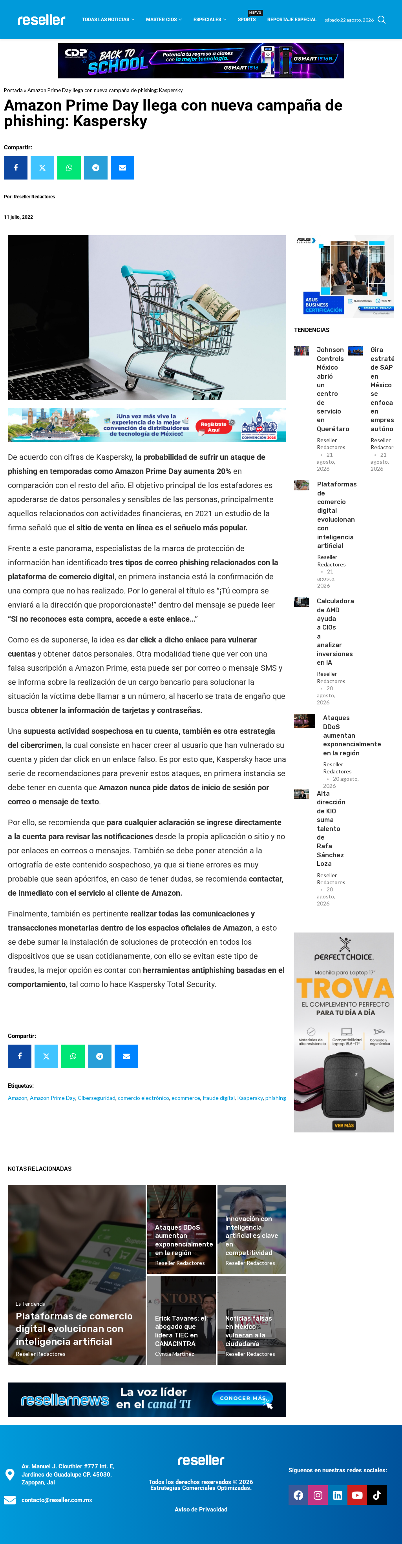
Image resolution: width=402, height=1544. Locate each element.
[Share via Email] (122, 168)
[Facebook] (298, 1495)
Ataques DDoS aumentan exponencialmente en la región (352, 735)
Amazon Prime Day (52, 1097)
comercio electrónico (143, 1097)
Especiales (207, 19)
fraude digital (219, 1097)
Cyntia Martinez (174, 1353)
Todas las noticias (105, 19)
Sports (247, 17)
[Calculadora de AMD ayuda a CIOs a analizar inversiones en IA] (301, 602)
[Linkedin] (337, 1495)
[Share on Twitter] (42, 168)
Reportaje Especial (292, 19)
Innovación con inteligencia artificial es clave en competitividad (251, 1235)
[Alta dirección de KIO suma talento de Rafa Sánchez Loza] (301, 794)
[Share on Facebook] (15, 168)
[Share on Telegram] (96, 168)
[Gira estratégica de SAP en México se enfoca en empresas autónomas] (355, 351)
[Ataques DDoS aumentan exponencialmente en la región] (304, 721)
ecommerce (186, 1097)
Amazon (17, 1097)
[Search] (382, 19)
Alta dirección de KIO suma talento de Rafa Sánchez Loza (331, 828)
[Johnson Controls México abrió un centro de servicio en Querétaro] (301, 351)
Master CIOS (161, 19)
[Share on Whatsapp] (69, 168)
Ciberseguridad (96, 1097)
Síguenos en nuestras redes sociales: (338, 1470)
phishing (275, 1097)
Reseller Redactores (331, 443)
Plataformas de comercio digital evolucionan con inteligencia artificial (74, 1329)
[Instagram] (318, 1495)
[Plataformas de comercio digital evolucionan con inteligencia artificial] (301, 485)
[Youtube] (357, 1495)
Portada (13, 90)
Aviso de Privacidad (201, 1509)
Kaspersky (250, 1097)
